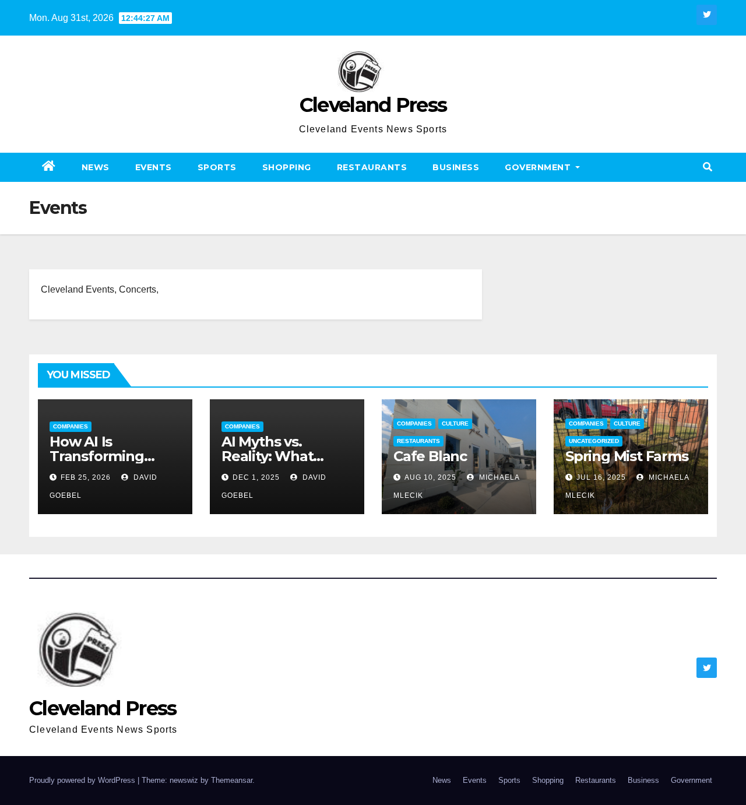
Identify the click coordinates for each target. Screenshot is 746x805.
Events (153, 167)
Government (539, 167)
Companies (70, 426)
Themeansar (231, 780)
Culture (455, 423)
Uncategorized (594, 441)
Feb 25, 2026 (86, 477)
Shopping (286, 167)
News (96, 167)
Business (455, 167)
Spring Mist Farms (626, 456)
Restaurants (372, 167)
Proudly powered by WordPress (83, 780)
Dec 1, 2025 (256, 477)
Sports (217, 167)
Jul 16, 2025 (601, 477)
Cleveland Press (373, 105)
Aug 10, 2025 (430, 477)
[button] (707, 167)
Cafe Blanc (430, 456)
